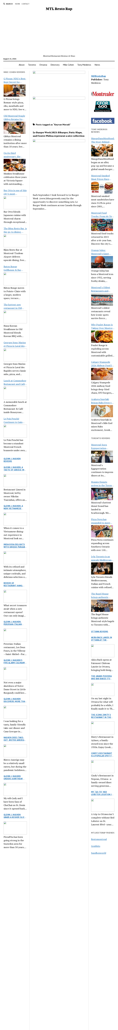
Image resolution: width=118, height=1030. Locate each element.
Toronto (32, 64)
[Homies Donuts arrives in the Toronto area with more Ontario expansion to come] (102, 494)
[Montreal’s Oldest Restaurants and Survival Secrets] (102, 299)
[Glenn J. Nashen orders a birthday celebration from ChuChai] (15, 789)
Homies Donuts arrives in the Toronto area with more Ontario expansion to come (102, 483)
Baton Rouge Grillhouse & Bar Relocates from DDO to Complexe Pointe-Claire (14, 268)
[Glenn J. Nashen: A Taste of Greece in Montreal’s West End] (15, 480)
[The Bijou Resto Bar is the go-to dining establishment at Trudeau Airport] (15, 240)
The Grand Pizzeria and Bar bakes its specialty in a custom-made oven (101, 677)
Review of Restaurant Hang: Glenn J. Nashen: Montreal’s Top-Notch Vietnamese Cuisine (14, 584)
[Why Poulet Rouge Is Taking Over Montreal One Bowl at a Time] (102, 336)
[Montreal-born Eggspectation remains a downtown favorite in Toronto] (102, 457)
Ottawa (43, 64)
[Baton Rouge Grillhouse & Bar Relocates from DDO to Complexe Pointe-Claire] (15, 278)
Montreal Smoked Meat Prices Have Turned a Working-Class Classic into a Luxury (101, 177)
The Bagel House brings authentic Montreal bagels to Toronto (101, 595)
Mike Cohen (68, 64)
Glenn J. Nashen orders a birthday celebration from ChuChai (13, 777)
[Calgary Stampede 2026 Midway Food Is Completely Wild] (102, 374)
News (97, 64)
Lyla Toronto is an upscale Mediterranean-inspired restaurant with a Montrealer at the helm (102, 558)
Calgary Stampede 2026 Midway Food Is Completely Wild (102, 363)
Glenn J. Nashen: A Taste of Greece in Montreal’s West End (14, 468)
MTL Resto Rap (59, 9)
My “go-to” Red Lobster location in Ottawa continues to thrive (102, 793)
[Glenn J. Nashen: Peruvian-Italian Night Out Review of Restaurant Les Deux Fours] (15, 635)
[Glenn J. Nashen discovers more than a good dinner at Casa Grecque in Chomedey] (15, 712)
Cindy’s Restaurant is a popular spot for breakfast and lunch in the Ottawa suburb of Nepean (102, 754)
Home (17, 4)
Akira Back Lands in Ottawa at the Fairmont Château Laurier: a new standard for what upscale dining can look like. (101, 638)
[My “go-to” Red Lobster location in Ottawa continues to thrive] (102, 805)
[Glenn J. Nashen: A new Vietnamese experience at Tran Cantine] (15, 519)
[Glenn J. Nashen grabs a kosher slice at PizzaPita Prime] (15, 827)
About (22, 64)
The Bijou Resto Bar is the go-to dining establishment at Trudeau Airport (15, 230)
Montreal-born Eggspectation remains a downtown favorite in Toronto (102, 446)
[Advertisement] (59, 33)
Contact (25, 4)
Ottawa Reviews (99, 631)
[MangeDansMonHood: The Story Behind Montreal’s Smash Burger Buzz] (102, 150)
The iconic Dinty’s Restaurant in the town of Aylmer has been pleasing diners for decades (102, 716)
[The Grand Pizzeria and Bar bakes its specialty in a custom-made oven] (102, 689)
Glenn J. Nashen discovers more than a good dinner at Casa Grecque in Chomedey (15, 700)
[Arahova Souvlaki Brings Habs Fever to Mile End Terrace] (102, 411)
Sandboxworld (98, 853)
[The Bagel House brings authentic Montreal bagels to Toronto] (102, 606)
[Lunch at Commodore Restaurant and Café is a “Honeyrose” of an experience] (15, 392)
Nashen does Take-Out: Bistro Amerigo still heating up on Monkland (15, 738)
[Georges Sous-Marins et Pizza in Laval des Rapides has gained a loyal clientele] (15, 354)
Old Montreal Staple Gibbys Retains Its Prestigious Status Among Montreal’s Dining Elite (14, 117)
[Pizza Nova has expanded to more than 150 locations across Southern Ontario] (102, 531)
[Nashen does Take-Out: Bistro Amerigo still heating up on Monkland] (15, 750)
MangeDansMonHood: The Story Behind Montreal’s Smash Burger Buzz (102, 140)
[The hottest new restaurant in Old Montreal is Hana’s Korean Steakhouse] (15, 316)
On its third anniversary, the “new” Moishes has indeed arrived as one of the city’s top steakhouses (15, 154)
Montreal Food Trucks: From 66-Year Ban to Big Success (102, 214)
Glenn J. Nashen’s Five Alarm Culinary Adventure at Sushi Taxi (14, 661)
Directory (55, 64)
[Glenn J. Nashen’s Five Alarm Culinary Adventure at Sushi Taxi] (15, 673)
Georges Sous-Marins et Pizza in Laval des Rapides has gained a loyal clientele (15, 344)
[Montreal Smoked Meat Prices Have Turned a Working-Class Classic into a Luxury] (102, 187)
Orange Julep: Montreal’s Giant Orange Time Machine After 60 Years (102, 252)
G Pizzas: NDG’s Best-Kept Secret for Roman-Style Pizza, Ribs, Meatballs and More (15, 80)
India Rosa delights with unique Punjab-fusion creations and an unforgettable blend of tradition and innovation (15, 545)
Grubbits (95, 846)
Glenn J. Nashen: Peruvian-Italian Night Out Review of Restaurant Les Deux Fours (15, 623)
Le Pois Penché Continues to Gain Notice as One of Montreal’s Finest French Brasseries (13, 420)
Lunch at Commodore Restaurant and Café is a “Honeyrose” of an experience (15, 382)
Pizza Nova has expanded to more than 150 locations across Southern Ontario (101, 521)
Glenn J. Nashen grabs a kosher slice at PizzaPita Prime (15, 815)
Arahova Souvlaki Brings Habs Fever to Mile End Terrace (102, 401)
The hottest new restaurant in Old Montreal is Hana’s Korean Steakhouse (13, 306)
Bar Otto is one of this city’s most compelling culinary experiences (15, 192)
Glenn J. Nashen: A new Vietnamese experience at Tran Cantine (14, 507)
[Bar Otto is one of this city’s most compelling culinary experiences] (15, 202)
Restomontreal (99, 839)
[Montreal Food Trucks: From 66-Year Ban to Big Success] (102, 225)
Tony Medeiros (84, 64)
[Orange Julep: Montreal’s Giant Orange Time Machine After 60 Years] (102, 262)
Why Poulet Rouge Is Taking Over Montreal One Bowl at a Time (102, 326)
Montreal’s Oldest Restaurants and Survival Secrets (100, 289)
